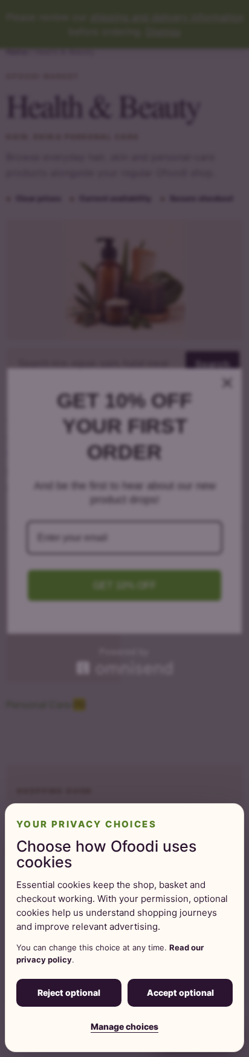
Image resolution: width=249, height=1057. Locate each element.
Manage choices (124, 1026)
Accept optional (180, 992)
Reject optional (68, 992)
